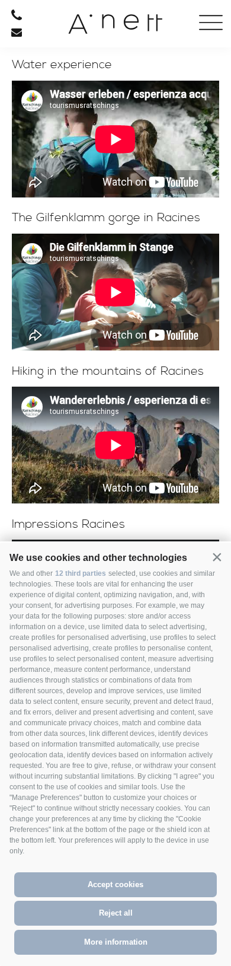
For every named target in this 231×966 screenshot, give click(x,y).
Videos (90, 250)
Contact (90, 161)
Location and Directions (90, 294)
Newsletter (90, 272)
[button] (217, 557)
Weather (90, 205)
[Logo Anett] (115, 28)
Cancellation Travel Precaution (90, 183)
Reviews (90, 316)
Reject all (116, 912)
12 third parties (80, 573)
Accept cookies (115, 884)
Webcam (90, 228)
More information (115, 942)
